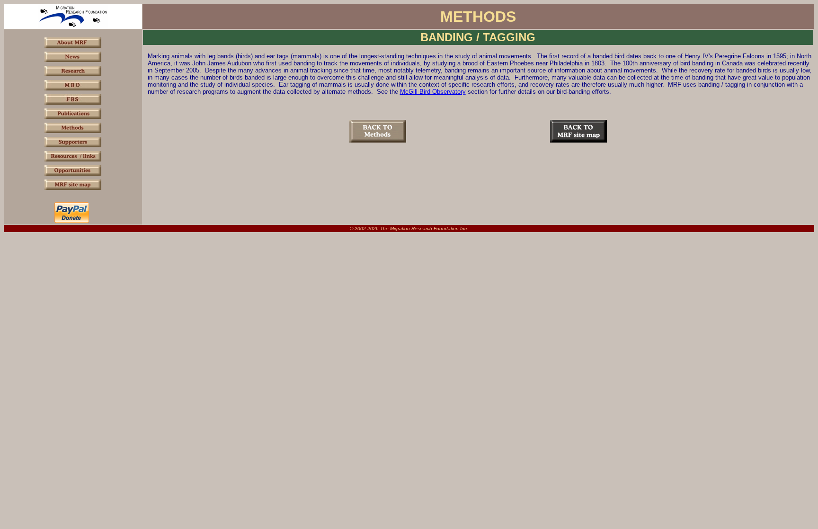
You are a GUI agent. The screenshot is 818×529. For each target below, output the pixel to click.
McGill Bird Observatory (433, 91)
